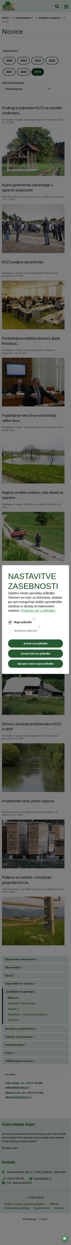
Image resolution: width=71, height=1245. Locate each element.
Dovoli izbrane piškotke (35, 653)
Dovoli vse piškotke (36, 643)
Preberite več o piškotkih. (38, 610)
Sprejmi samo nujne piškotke (36, 663)
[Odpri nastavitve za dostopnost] (64, 1238)
